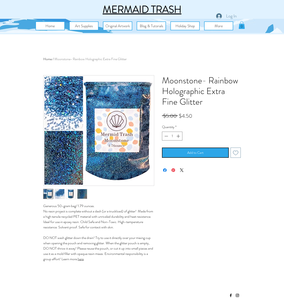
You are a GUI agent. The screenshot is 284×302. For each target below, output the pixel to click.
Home (47, 59)
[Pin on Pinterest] (173, 170)
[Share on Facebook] (165, 170)
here (81, 259)
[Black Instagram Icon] (237, 295)
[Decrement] (166, 136)
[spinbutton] (172, 136)
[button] (84, 25)
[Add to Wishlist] (236, 153)
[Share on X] (181, 170)
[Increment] (179, 136)
